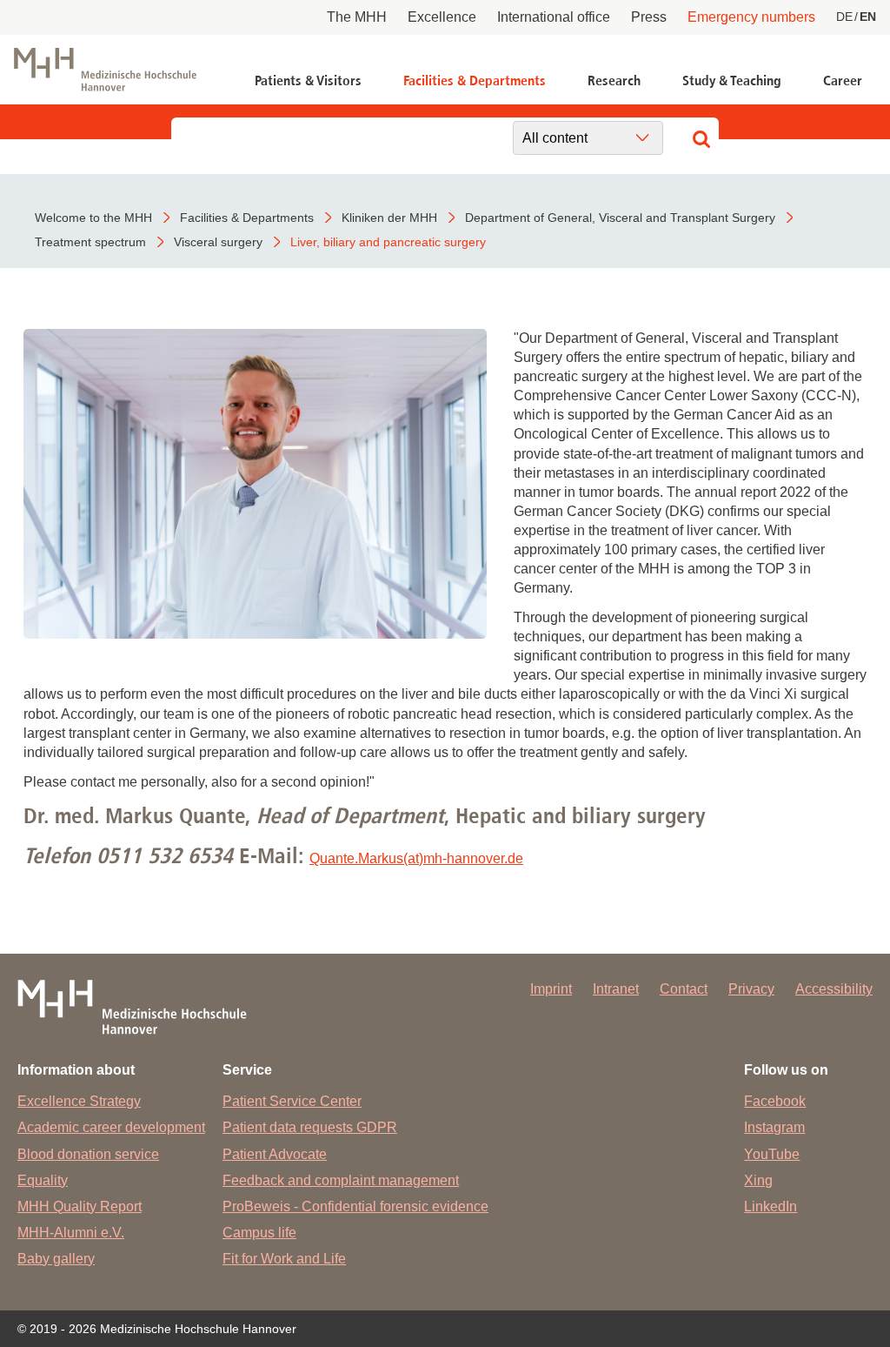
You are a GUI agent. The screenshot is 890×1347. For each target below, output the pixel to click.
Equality (42, 1180)
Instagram (774, 1127)
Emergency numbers (751, 17)
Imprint (551, 989)
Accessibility (834, 989)
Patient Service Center (292, 1101)
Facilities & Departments (474, 80)
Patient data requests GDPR (309, 1127)
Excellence (442, 17)
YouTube (772, 1154)
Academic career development (111, 1127)
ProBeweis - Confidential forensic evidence (355, 1206)
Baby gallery (56, 1258)
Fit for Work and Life (284, 1258)
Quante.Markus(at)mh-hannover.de (416, 858)
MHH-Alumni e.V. (70, 1232)
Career (842, 80)
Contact (683, 989)
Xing (758, 1180)
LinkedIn (770, 1206)
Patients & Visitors (308, 80)
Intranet (616, 989)
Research (614, 80)
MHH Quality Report (79, 1206)
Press (649, 17)
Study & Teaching (731, 80)
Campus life (259, 1232)
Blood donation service (88, 1154)
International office (553, 17)
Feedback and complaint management (340, 1180)
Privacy (751, 989)
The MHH (357, 17)
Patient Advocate (274, 1154)
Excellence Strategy (79, 1101)
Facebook (775, 1101)
